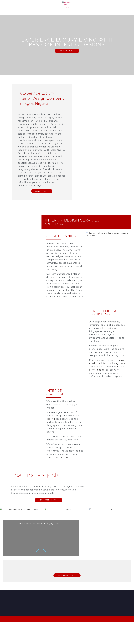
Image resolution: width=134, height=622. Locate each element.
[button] (2, 509)
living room (118, 363)
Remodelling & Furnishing (102, 312)
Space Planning (61, 236)
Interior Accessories (58, 392)
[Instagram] (109, 598)
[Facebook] (113, 598)
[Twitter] (117, 598)
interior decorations (57, 457)
